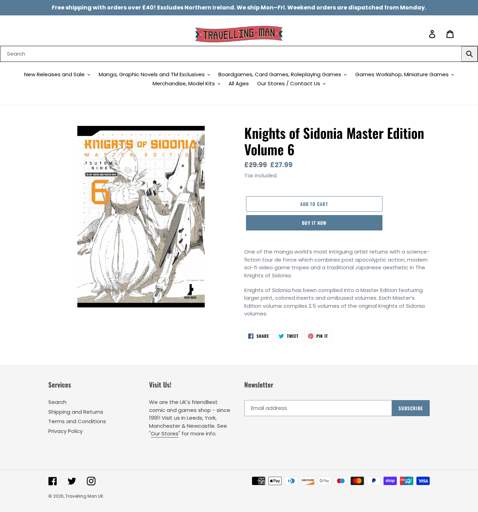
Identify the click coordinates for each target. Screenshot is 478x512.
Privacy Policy (65, 431)
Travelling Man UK (84, 496)
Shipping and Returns (75, 411)
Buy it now (314, 222)
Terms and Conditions (77, 421)
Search (57, 402)
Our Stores (164, 433)
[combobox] (239, 54)
